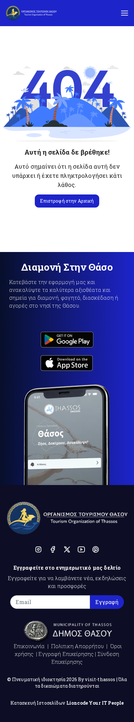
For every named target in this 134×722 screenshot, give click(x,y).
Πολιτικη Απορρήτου (77, 646)
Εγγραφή (106, 601)
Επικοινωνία (29, 646)
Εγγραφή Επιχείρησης (66, 653)
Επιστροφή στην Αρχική (67, 201)
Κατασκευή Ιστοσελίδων (37, 703)
